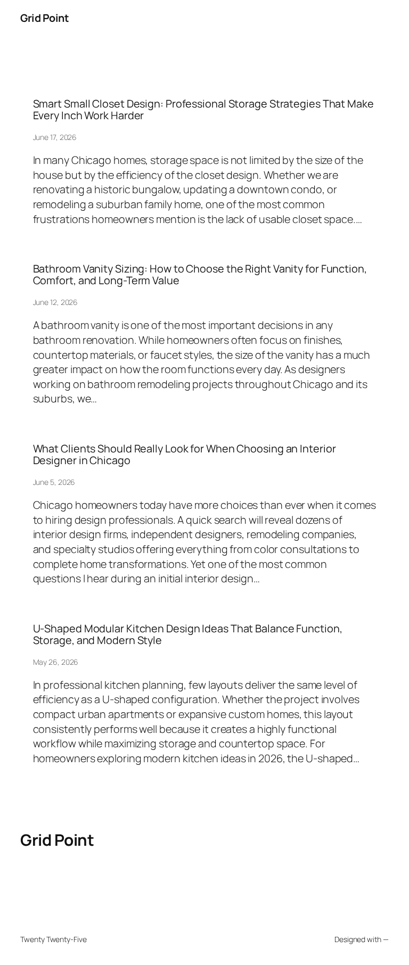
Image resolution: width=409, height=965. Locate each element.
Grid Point (44, 18)
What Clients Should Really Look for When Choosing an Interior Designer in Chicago (184, 454)
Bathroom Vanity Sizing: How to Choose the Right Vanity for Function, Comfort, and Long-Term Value (200, 274)
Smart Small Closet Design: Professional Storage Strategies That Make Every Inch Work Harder (203, 109)
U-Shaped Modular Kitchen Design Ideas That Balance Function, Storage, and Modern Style (187, 634)
